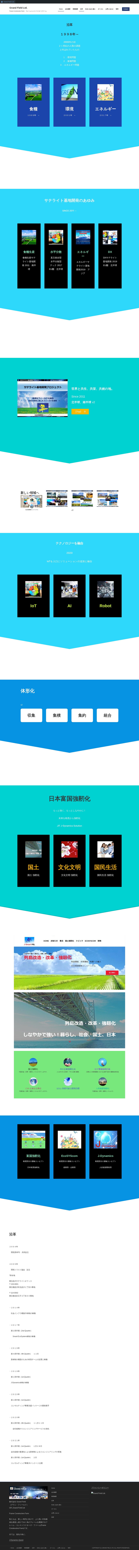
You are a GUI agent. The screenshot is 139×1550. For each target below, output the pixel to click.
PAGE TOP (134, 1501)
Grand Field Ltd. (18, 7)
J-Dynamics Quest (16, 1540)
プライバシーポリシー (100, 1488)
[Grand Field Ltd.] (98, 1493)
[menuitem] (7, 1)
